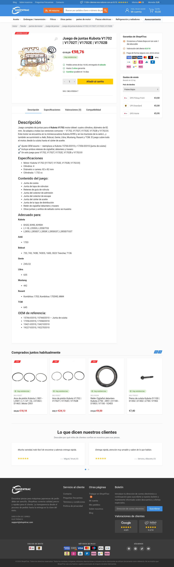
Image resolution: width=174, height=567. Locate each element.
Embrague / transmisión (34, 19)
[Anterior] (156, 351)
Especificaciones (52, 110)
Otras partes (66, 19)
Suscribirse (155, 509)
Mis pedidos (94, 505)
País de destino (129, 85)
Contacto (60, 2)
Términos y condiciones (74, 502)
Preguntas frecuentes (44, 2)
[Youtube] (148, 548)
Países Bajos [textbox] (129, 89)
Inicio (15, 26)
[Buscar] (105, 10)
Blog (15, 2)
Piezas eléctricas (103, 19)
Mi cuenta (93, 501)
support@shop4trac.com (22, 522)
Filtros (53, 19)
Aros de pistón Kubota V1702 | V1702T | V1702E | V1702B (66, 399)
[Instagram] (135, 548)
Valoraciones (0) (73, 110)
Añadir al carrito (95, 81)
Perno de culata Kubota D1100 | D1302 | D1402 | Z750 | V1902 (144, 399)
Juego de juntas (52, 26)
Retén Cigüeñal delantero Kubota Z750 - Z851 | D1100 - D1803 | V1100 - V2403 (105, 401)
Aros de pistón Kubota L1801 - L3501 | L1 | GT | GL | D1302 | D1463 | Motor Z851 (28, 401)
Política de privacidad (73, 506)
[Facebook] (128, 548)
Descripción (33, 110)
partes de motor (83, 19)
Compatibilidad (93, 110)
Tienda (23, 26)
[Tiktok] (141, 548)
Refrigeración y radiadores (128, 19)
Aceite (16, 19)
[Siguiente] (160, 351)
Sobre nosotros (25, 2)
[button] (85, 469)
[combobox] (141, 89)
